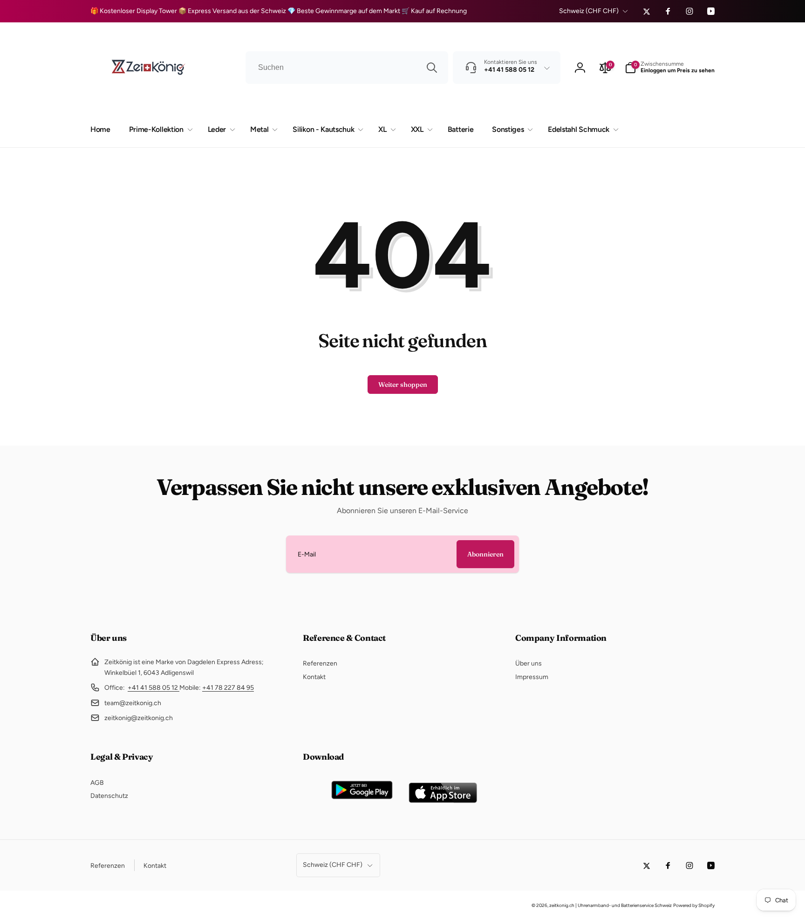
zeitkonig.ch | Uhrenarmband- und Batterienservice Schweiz (610, 905)
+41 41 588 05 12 (153, 688)
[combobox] (347, 67)
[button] (670, 67)
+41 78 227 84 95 (228, 688)
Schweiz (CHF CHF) (589, 11)
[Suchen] (432, 67)
